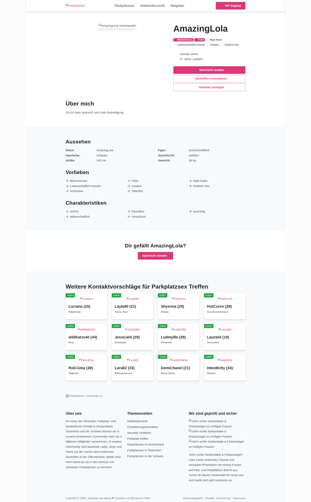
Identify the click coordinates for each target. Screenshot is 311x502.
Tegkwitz (74, 373)
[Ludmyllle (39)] (178, 329)
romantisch (139, 216)
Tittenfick (137, 191)
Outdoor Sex (201, 186)
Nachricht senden (211, 70)
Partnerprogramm (193, 498)
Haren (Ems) (168, 373)
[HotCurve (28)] (224, 298)
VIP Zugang (232, 5)
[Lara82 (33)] (132, 360)
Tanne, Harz (121, 312)
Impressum (239, 498)
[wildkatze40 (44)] (86, 329)
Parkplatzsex (124, 5)
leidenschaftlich (80, 216)
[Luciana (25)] (86, 298)
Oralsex (137, 186)
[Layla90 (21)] (132, 298)
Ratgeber (177, 5)
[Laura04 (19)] (224, 329)
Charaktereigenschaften (142, 427)
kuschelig (199, 211)
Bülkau (165, 312)
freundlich (138, 211)
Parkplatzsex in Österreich (144, 450)
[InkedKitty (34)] (224, 360)
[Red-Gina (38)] (86, 360)
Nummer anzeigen (211, 87)
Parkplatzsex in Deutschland (145, 444)
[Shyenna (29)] (179, 298)
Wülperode (75, 312)
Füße (135, 181)
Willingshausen (123, 373)
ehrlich (74, 211)
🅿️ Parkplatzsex (75, 395)
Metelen (211, 373)
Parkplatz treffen (137, 438)
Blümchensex (78, 181)
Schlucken (76, 191)
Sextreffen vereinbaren (210, 78)
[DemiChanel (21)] (178, 360)
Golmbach (120, 342)
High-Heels (200, 181)
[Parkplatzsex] (75, 6)
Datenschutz (223, 498)
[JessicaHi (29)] (132, 329)
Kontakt (209, 498)
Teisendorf (213, 342)
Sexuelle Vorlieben (139, 432)
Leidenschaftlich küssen (85, 186)
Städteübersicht (152, 5)
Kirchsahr (166, 342)
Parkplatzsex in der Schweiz (145, 456)
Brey (71, 342)
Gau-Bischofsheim (217, 312)
